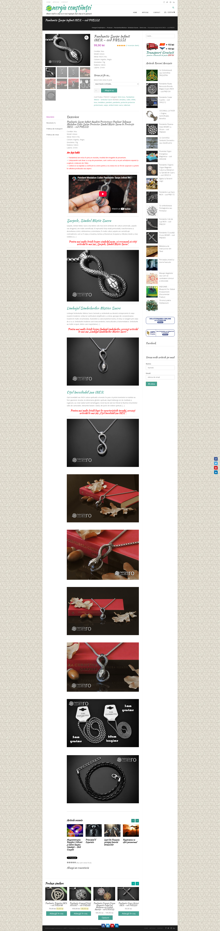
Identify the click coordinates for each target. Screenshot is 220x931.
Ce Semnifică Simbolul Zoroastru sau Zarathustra (166, 140)
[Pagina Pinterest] (216, 468)
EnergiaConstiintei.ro (55, 928)
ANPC (65, 928)
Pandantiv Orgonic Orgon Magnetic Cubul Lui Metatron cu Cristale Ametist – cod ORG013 (80, 906)
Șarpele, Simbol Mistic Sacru (89, 220)
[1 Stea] (68, 862)
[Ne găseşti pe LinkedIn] (173, 2)
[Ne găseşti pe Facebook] (164, 2)
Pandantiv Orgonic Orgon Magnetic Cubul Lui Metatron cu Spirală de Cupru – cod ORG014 (167, 170)
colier (128, 100)
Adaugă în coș (109, 90)
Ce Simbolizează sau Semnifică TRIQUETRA (165, 72)
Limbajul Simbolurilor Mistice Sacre (94, 308)
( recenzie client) (132, 45)
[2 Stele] (69, 862)
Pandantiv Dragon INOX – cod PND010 (128, 904)
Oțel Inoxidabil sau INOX (85, 392)
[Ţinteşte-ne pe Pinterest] (170, 2)
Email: (148, 373)
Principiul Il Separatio (72, 841)
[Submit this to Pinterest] (112, 925)
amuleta (122, 100)
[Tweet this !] (108, 925)
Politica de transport (54, 129)
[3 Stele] (71, 862)
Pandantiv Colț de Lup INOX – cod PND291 (166, 221)
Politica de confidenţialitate (90, 928)
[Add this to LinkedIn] (117, 925)
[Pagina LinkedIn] (216, 472)
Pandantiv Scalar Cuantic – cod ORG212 (165, 99)
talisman (127, 105)
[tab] (54, 117)
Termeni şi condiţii (74, 928)
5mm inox (121, 97)
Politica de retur (52, 134)
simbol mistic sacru (116, 105)
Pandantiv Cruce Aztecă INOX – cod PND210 (104, 904)
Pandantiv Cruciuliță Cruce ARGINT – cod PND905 (167, 235)
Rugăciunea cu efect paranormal (111, 841)
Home (48, 2)
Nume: (148, 364)
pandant (109, 102)
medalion (101, 102)
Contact (64, 2)
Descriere (50, 117)
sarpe (106, 105)
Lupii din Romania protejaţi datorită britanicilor (93, 842)
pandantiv (116, 102)
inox (95, 102)
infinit (133, 100)
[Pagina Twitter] (216, 463)
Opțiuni (81, 917)
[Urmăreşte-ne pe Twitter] (167, 2)
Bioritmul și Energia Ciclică (129, 841)
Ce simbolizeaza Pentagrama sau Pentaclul (165, 208)
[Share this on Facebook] (103, 925)
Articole (56, 2)
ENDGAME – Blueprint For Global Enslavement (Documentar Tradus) (167, 291)
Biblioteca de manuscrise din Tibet (165, 248)
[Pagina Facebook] (216, 459)
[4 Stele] (73, 862)
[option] (75, 834)
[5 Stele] (75, 862)
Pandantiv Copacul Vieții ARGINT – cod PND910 (56, 904)
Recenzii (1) (51, 123)
